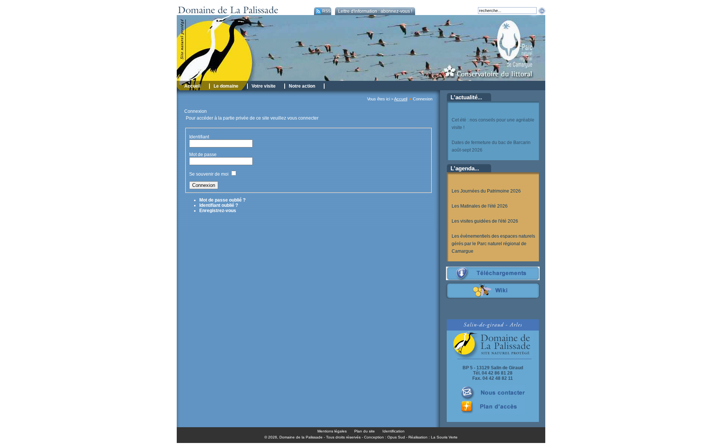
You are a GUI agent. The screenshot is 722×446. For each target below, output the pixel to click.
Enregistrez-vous (217, 210)
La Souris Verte (444, 437)
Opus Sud (396, 437)
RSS (326, 11)
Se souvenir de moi (209, 174)
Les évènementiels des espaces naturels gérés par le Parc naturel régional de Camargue (493, 244)
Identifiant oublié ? (218, 205)
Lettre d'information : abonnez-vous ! (375, 11)
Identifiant (199, 137)
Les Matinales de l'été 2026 (480, 206)
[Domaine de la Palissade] (243, 13)
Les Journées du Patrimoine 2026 (486, 191)
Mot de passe (203, 154)
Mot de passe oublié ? (222, 200)
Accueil (400, 99)
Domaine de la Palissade (301, 437)
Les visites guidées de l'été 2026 (485, 221)
